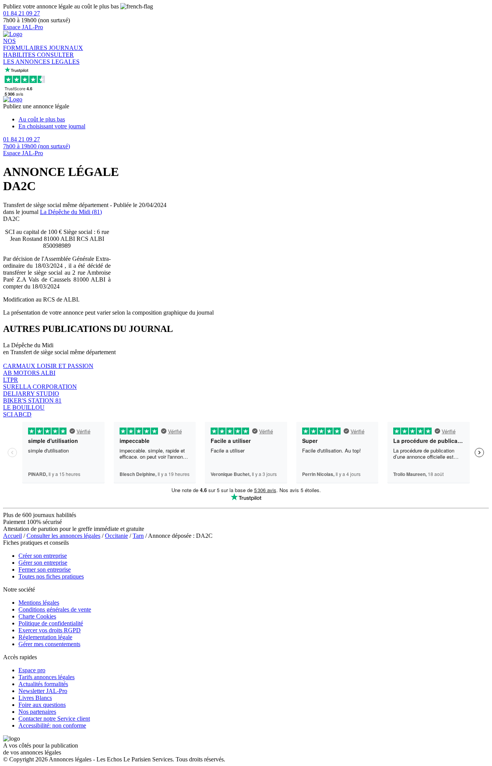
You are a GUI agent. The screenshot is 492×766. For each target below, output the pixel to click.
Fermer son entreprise (44, 569)
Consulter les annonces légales (63, 535)
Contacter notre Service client (54, 718)
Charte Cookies (37, 616)
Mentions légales (38, 602)
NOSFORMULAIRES (26, 44)
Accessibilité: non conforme (52, 725)
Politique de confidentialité (50, 623)
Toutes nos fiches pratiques (51, 576)
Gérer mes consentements (49, 644)
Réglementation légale (45, 637)
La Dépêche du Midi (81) (71, 212)
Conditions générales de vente (54, 609)
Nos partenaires (37, 711)
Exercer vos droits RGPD (49, 630)
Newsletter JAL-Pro (42, 691)
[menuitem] (253, 119)
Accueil (12, 535)
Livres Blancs (35, 698)
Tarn (138, 535)
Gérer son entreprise (42, 562)
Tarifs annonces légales (46, 677)
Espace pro (31, 670)
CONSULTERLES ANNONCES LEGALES (41, 58)
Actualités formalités (43, 684)
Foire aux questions (42, 704)
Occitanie (116, 535)
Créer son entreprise (42, 555)
